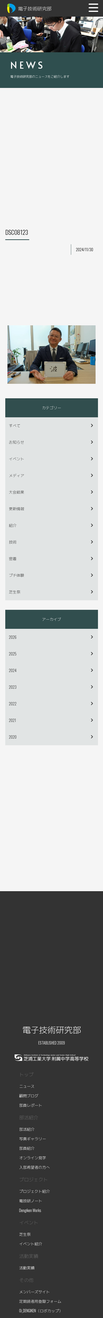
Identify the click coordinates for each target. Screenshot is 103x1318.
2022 (13, 704)
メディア (16, 475)
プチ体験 (16, 575)
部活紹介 (26, 1129)
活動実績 (26, 1267)
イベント (16, 459)
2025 (13, 654)
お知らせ (16, 442)
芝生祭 (14, 592)
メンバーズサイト (34, 1291)
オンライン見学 (32, 1157)
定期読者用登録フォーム (40, 1301)
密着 (13, 558)
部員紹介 (26, 1148)
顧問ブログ (28, 1095)
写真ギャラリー (32, 1138)
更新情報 (16, 508)
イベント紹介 (30, 1243)
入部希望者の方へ (34, 1167)
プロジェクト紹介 (34, 1191)
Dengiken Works (30, 1210)
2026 (13, 637)
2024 (13, 670)
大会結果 (16, 492)
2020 (13, 737)
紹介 (13, 525)
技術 (13, 542)
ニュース (26, 1086)
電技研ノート (30, 1200)
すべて (14, 425)
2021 (12, 720)
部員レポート (30, 1105)
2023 (13, 687)
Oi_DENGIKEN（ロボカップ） (41, 1310)
